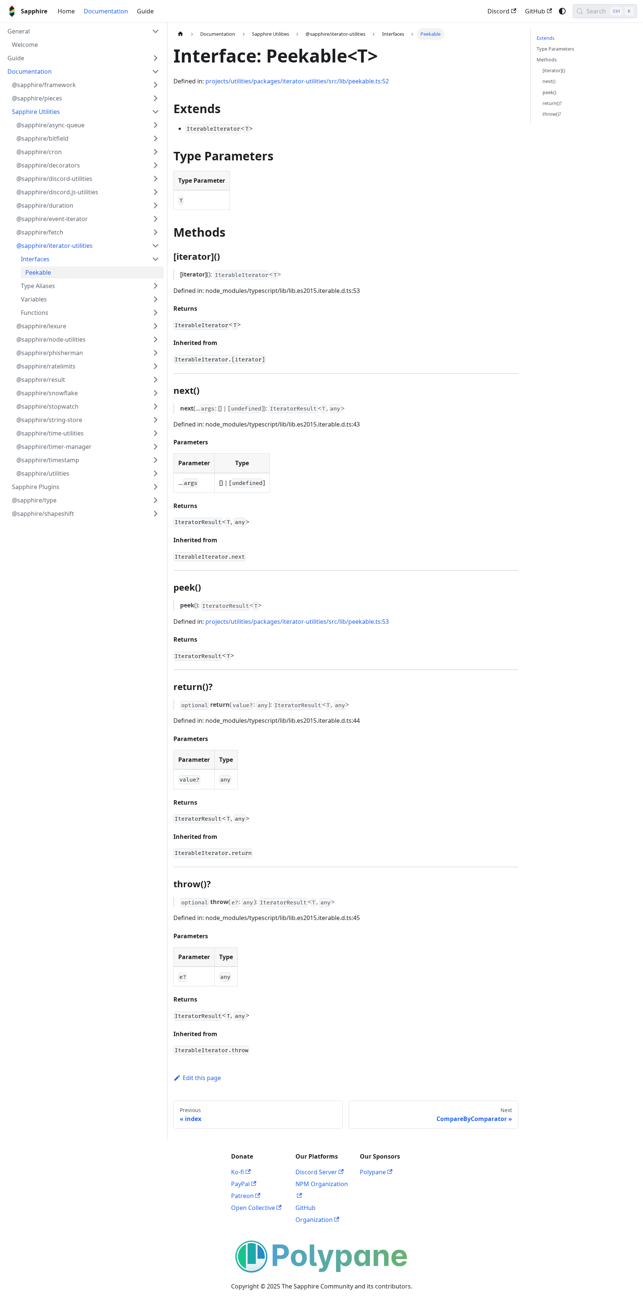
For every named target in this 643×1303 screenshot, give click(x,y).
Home (66, 11)
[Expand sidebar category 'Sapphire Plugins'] (155, 487)
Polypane (373, 1172)
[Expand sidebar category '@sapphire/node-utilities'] (155, 339)
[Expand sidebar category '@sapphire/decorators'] (155, 165)
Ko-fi (237, 1172)
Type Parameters (555, 48)
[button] (83, 31)
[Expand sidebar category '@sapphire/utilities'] (155, 473)
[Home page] (180, 34)
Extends (545, 38)
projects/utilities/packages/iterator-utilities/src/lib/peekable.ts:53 (297, 621)
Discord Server (316, 1172)
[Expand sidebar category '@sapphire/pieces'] (155, 98)
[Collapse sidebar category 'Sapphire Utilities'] (155, 112)
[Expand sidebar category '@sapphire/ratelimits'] (155, 366)
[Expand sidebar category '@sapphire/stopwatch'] (155, 406)
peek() (549, 92)
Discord (498, 11)
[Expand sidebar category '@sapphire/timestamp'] (155, 460)
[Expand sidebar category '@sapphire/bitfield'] (155, 138)
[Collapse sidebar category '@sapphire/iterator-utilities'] (155, 246)
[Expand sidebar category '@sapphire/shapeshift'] (155, 514)
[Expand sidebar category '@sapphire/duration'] (155, 205)
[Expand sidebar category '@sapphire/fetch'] (155, 232)
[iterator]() (554, 70)
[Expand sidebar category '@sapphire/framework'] (155, 85)
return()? (552, 103)
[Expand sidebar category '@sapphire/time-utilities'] (155, 433)
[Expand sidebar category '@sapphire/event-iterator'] (155, 219)
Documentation (106, 11)
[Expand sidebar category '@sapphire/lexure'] (155, 326)
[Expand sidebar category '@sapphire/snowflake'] (155, 393)
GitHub (535, 11)
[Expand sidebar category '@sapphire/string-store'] (155, 420)
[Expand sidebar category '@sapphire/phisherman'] (155, 353)
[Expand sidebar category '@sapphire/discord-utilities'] (155, 179)
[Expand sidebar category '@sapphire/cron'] (155, 152)
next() (549, 81)
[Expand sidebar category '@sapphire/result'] (155, 380)
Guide (145, 11)
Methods (547, 59)
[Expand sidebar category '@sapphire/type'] (155, 500)
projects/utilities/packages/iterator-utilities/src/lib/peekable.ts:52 (297, 81)
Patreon (242, 1196)
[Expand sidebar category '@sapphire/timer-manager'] (155, 447)
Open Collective (253, 1208)
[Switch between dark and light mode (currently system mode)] (562, 11)
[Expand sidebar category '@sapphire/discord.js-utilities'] (155, 192)
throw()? (552, 114)
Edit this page (202, 1078)
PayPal (240, 1184)
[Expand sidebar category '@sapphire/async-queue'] (155, 125)
